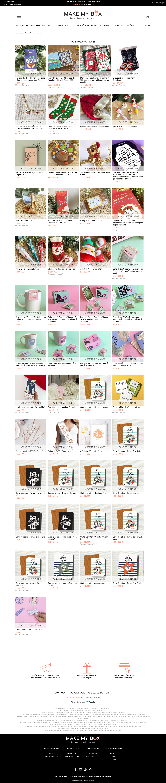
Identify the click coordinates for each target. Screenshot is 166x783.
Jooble (113, 756)
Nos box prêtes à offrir (84, 25)
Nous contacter (72, 753)
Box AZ (113, 759)
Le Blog (146, 25)
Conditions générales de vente (100, 776)
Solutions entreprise (111, 25)
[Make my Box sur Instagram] (80, 770)
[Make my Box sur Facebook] (75, 770)
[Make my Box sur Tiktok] (85, 770)
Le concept (22, 25)
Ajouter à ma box (31, 74)
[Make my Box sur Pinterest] (90, 770)
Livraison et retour (51, 756)
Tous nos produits (21, 33)
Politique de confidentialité (78, 776)
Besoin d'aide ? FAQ (72, 756)
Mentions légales (61, 776)
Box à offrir (113, 753)
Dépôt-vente (132, 25)
